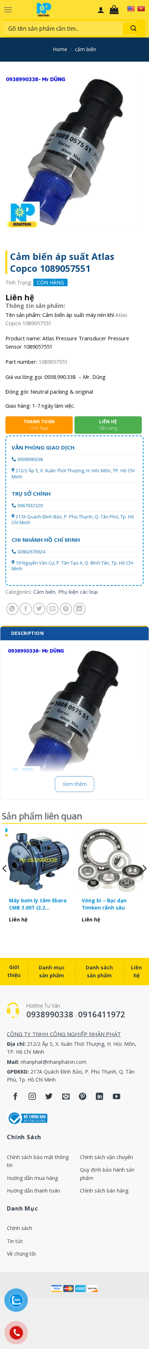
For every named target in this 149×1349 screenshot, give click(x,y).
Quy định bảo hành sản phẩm (107, 1173)
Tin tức (15, 1241)
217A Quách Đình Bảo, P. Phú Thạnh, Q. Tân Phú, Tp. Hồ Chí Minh (73, 520)
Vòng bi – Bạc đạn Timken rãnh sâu (104, 904)
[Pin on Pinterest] (66, 609)
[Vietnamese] (141, 9)
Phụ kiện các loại (78, 591)
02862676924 (31, 552)
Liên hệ (136, 971)
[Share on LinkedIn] (79, 609)
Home (60, 49)
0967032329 (30, 506)
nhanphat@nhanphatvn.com (53, 1061)
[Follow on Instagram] (32, 1097)
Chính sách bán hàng (104, 1190)
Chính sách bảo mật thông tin (38, 1161)
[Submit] (133, 28)
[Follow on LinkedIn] (99, 1097)
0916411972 (101, 1014)
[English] (131, 9)
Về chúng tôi (21, 1253)
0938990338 (30, 459)
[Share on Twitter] (39, 609)
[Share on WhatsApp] (12, 609)
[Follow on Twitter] (49, 1097)
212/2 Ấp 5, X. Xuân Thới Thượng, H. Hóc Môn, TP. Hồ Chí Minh (73, 473)
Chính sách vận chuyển (106, 1157)
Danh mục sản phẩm (52, 971)
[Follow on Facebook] (15, 1097)
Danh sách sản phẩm (99, 971)
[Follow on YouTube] (116, 1097)
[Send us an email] (66, 1097)
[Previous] (5, 883)
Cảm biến (85, 49)
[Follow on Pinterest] (82, 1097)
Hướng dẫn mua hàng (32, 1178)
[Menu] (8, 9)
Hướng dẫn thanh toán (33, 1190)
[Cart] (116, 9)
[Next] (144, 883)
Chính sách (19, 1228)
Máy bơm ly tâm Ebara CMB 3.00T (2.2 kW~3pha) (38, 904)
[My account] (101, 10)
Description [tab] (27, 633)
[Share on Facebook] (26, 609)
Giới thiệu (14, 971)
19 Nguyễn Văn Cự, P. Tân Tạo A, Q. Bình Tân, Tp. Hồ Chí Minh (72, 566)
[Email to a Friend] (52, 609)
